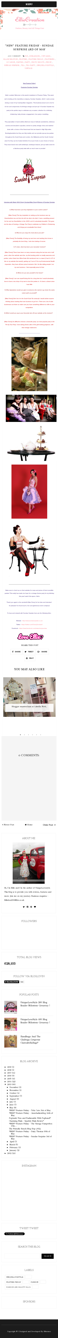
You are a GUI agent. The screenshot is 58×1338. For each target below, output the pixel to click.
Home (30, 825)
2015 (9, 1079)
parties (19, 62)
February (14, 1147)
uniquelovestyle (45, 65)
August (13, 1099)
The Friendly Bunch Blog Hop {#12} (25, 1129)
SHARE (17, 652)
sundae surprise (11, 65)
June (12, 1105)
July (12, 1102)
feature (23, 59)
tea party (30, 65)
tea (22, 65)
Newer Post (9, 825)
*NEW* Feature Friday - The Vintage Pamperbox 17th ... (30, 1125)
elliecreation (10, 59)
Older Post (48, 825)
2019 (9, 1067)
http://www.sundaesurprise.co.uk (32, 620)
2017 (9, 1073)
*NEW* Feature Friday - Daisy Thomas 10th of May (29, 1132)
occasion (10, 62)
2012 (9, 1153)
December (14, 1087)
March (13, 1144)
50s (26, 56)
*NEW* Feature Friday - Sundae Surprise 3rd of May (30, 1137)
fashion (34, 1282)
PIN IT (31, 658)
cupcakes (45, 56)
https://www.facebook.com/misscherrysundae (33, 628)
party (27, 62)
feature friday (35, 59)
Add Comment (14, 56)
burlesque (34, 56)
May (12, 1108)
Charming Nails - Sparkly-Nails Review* (26, 1121)
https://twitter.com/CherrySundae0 (31, 624)
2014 (9, 1081)
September (15, 1096)
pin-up (48, 62)
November (14, 1090)
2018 (9, 1070)
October (13, 1093)
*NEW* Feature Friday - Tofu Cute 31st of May (30, 1110)
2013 (9, 1084)
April (12, 1141)
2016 (9, 1076)
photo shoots (37, 62)
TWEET (30, 652)
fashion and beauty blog (18, 1287)
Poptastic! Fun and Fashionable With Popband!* (30, 1118)
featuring (49, 59)
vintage (28, 68)
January (13, 1150)
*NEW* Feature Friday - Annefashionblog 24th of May (31, 1114)
